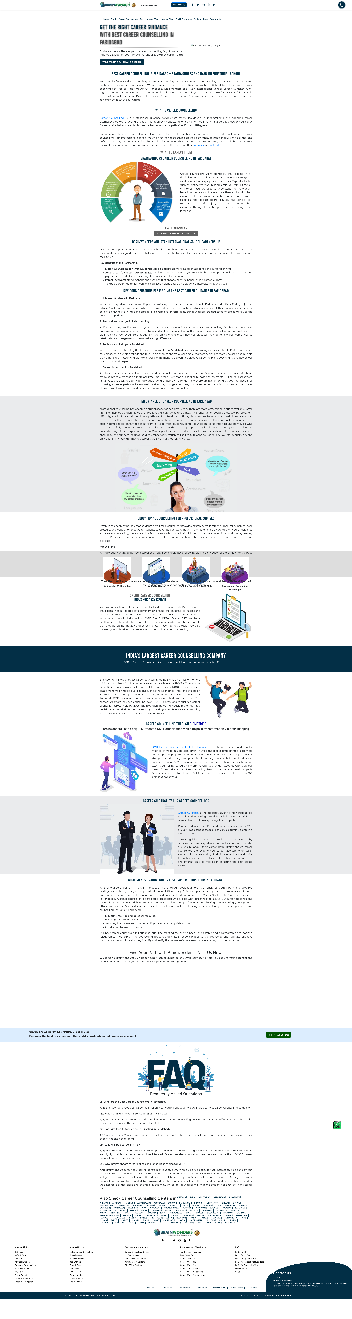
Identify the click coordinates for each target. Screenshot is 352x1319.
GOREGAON (155, 1208)
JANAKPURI (207, 1210)
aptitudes (216, 145)
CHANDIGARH (123, 1205)
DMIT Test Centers (133, 1265)
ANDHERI (129, 1203)
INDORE (144, 1210)
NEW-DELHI (104, 1218)
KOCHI (127, 1213)
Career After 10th (188, 1262)
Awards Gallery (236, 1288)
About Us (150, 1288)
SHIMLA (222, 1220)
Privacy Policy (283, 1295)
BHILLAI (225, 1203)
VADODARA (175, 1223)
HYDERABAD (120, 1210)
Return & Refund (265, 1295)
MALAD (138, 1215)
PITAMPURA (216, 1218)
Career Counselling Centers (137, 1252)
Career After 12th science (191, 1272)
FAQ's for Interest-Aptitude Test (249, 1262)
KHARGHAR (116, 1213)
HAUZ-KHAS (240, 1208)
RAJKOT (124, 1220)
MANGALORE (151, 1215)
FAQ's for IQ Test (242, 1255)
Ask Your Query (179, 5)
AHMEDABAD (204, 1197)
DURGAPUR (230, 1205)
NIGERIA (132, 1218)
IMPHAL (133, 1210)
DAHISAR (161, 1205)
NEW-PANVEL (119, 1218)
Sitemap (253, 1288)
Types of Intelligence (24, 1281)
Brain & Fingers (76, 1265)
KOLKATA (152, 1213)
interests (198, 145)
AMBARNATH (234, 1197)
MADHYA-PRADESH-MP (109, 1215)
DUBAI (218, 1205)
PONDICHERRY (231, 1218)
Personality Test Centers (136, 1258)
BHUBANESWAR (106, 1205)
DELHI (185, 1205)
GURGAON (187, 1208)
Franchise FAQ (241, 1268)
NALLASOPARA (214, 1215)
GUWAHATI (214, 1208)
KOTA (162, 1213)
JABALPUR (156, 1210)
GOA (144, 1208)
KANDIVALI (235, 1210)
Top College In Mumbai (190, 1252)
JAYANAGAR (221, 1210)
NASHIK (228, 1215)
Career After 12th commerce (193, 1275)
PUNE (244, 1218)
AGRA (192, 1197)
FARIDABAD (119, 1208)
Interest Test (167, 19)
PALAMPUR (181, 1218)
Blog (205, 19)
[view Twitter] (198, 5)
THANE (141, 1223)
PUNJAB (103, 1220)
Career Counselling (128, 19)
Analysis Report (77, 1278)
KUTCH (189, 1213)
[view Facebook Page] (192, 5)
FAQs (237, 1272)
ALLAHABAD (219, 1197)
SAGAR (156, 1220)
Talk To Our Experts (278, 1034)
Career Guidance (188, 813)
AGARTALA (181, 1197)
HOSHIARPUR (105, 1210)
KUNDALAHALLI (175, 1213)
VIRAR (218, 1223)
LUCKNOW (228, 1213)
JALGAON (194, 1210)
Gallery (197, 19)
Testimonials (185, 1288)
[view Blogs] (163, 1240)
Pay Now (19, 1272)
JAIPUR (168, 1210)
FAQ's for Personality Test (246, 1265)
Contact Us (215, 19)
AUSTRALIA (159, 1203)
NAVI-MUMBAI (241, 1215)
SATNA (182, 1220)
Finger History (76, 1281)
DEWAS (196, 1205)
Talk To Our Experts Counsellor (176, 233)
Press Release (76, 1255)
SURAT (131, 1223)
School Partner (219, 1288)
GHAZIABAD (133, 1208)
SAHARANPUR (169, 1220)
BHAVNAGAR (212, 1203)
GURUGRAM (201, 1208)
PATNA (204, 1218)
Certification (202, 1288)
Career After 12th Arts (190, 1268)
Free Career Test (187, 1255)
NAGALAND (188, 1215)
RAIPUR (114, 1220)
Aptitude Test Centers (135, 1262)
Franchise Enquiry (23, 1268)
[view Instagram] (203, 5)
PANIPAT (193, 1218)
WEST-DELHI (230, 1223)
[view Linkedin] (214, 5)
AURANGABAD (143, 1203)
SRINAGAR (120, 1223)
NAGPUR (200, 1215)
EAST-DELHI (105, 1208)
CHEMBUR (137, 1205)
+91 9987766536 (149, 5)
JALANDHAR (180, 1210)
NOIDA (143, 1218)
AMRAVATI (104, 1203)
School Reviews (77, 1258)
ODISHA (169, 1218)
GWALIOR (227, 1208)
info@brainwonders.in (283, 1280)
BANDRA (171, 1203)
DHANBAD (207, 1205)
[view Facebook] (169, 1240)
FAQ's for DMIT (242, 1252)
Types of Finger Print (24, 1278)
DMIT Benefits (76, 1272)
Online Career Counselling (81, 1252)
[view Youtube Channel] (209, 5)
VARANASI (188, 1223)
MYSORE (175, 1215)
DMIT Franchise (184, 19)
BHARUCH (198, 1203)
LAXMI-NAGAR (213, 1213)
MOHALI (164, 1215)
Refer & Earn (20, 1255)
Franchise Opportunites (25, 1265)
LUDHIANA (241, 1213)
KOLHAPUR (139, 1213)
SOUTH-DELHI (105, 1223)
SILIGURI (232, 1220)
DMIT (113, 19)
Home (106, 19)
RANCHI (135, 1220)
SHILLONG (210, 1220)
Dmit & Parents (21, 1275)
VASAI (199, 1223)
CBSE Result (20, 1258)
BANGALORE (184, 1203)
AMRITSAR (116, 1203)
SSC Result (19, 1252)
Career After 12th (188, 1265)
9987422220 (279, 1277)
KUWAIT (199, 1213)
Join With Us (75, 1262)
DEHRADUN (174, 1205)
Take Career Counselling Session (121, 62)
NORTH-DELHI (156, 1218)
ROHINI (146, 1220)
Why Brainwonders (23, 1262)
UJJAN (163, 1223)
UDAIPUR (152, 1223)
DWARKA (243, 1205)
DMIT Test (74, 1268)
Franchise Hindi (76, 1275)
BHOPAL (236, 1203)
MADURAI (127, 1215)
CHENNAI (150, 1205)
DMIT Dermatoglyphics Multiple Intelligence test (182, 747)
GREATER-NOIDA (171, 1208)
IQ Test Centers (132, 1255)
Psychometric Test (149, 19)
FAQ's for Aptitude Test (245, 1258)
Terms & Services (246, 1295)
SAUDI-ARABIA (195, 1220)
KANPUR (103, 1213)
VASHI (208, 1223)
